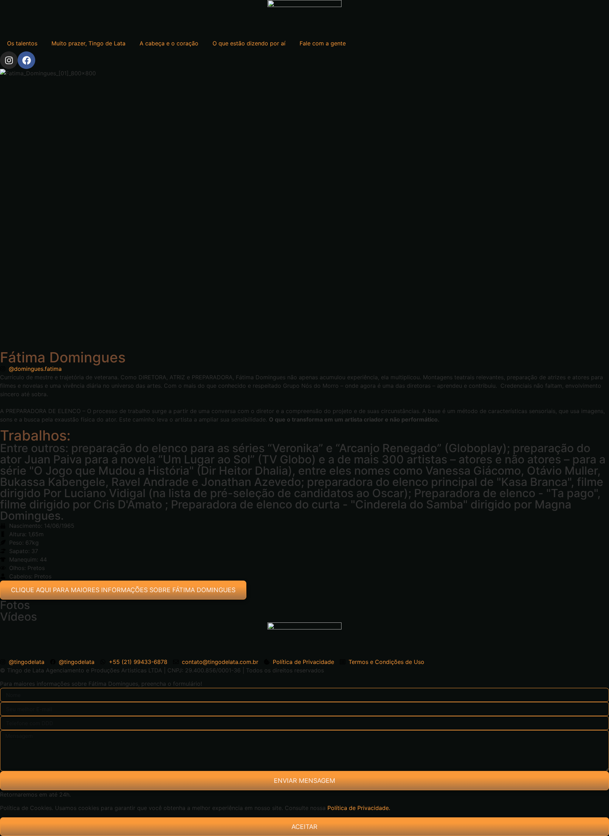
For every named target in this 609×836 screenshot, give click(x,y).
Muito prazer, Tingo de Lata (88, 43)
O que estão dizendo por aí (249, 43)
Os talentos (22, 43)
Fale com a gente (323, 43)
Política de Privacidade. (358, 807)
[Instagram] (9, 60)
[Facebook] (26, 60)
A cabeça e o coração (169, 43)
